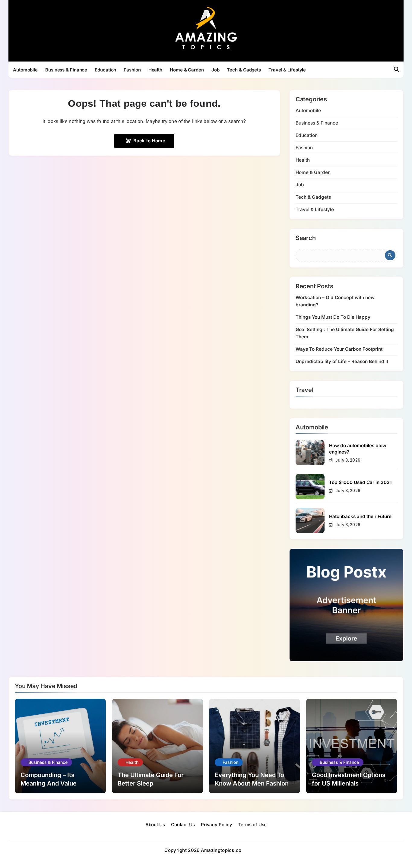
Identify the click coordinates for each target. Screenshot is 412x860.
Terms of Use (252, 824)
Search (306, 238)
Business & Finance (66, 70)
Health (155, 70)
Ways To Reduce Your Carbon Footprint (339, 349)
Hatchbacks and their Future (360, 516)
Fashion (132, 70)
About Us (155, 824)
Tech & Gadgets (244, 70)
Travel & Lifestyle (287, 70)
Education (105, 70)
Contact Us (183, 824)
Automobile (25, 70)
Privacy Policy (216, 824)
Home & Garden (187, 70)
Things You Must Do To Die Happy (333, 317)
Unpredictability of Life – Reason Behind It (342, 361)
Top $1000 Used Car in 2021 (360, 482)
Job (215, 70)
